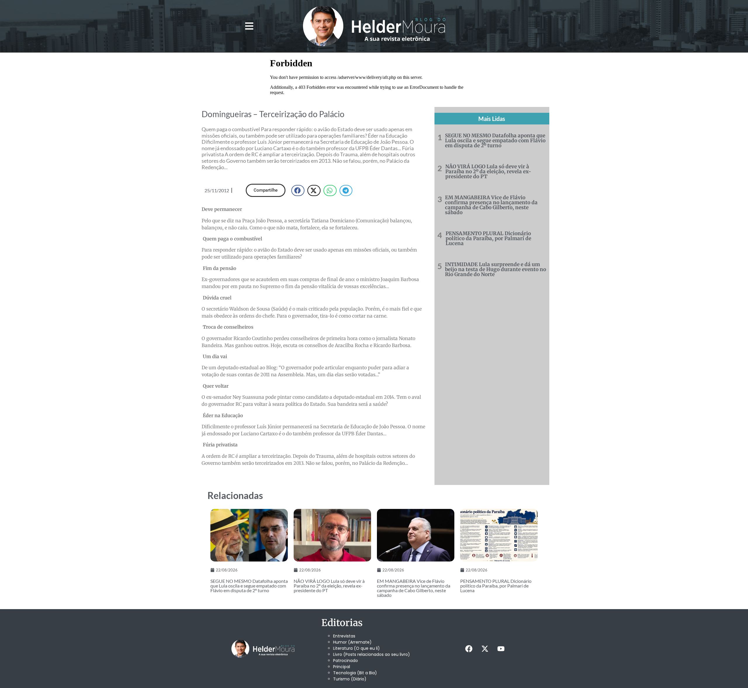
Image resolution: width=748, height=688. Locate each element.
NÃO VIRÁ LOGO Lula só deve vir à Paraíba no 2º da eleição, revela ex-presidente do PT (488, 171)
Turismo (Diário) (349, 679)
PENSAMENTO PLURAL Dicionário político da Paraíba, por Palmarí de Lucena (488, 238)
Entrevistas (344, 636)
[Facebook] (468, 648)
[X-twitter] (484, 648)
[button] (249, 26)
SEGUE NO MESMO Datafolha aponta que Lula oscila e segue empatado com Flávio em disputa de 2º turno (495, 140)
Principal (341, 667)
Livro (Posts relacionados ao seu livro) (371, 654)
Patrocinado (345, 660)
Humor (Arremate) (352, 642)
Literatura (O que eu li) (356, 648)
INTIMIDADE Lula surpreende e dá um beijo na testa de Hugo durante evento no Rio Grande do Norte (495, 269)
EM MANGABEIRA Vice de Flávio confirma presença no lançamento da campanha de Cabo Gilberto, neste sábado (491, 205)
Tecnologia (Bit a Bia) (355, 673)
